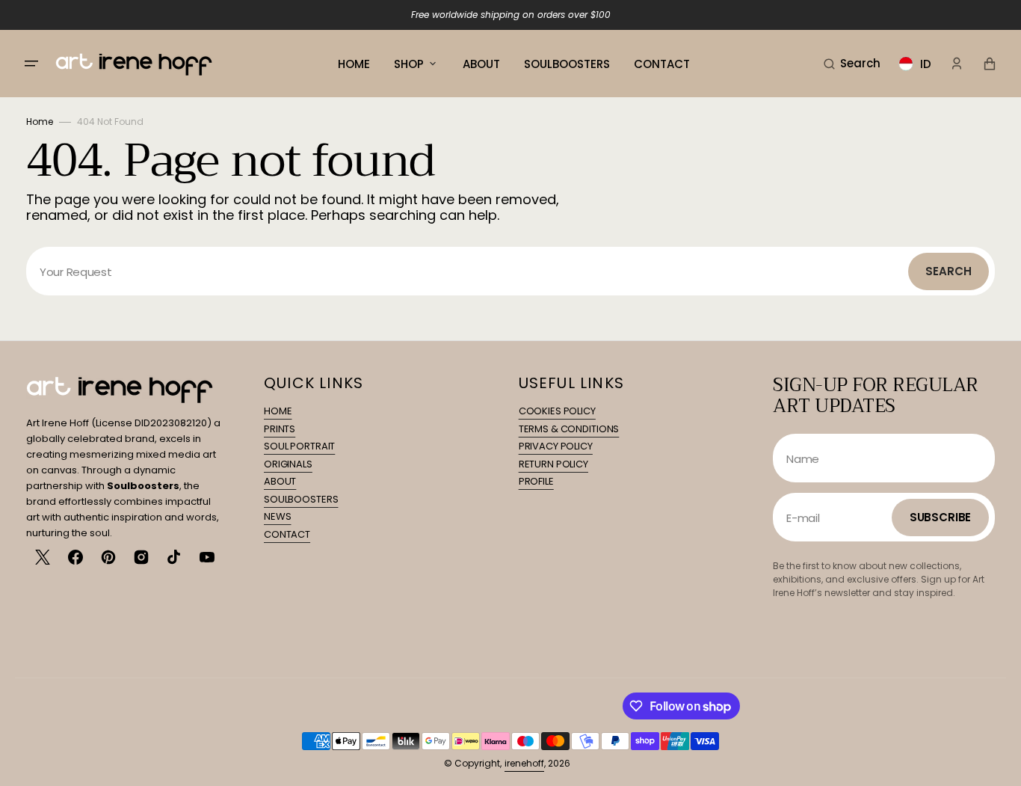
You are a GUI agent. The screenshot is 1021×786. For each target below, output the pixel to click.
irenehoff (524, 763)
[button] (852, 63)
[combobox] (510, 271)
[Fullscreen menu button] (31, 63)
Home (39, 121)
